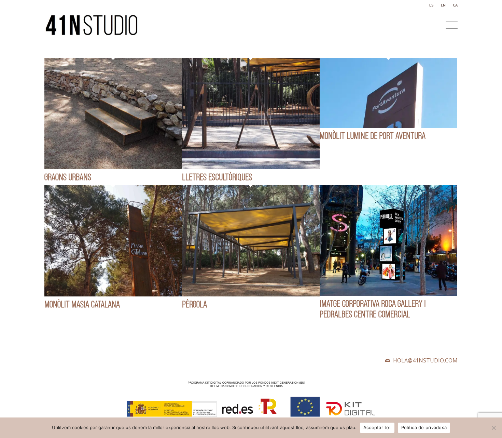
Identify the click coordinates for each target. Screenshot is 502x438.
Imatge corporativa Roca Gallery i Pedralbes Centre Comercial (373, 308)
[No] (493, 427)
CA (455, 5)
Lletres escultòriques (217, 177)
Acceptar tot (377, 427)
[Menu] (449, 25)
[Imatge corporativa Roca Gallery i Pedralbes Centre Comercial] (388, 294)
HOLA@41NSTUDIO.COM (425, 360)
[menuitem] (431, 5)
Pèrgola (194, 304)
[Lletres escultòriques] (251, 167)
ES (431, 5)
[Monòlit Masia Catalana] (113, 294)
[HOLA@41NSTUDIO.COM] (388, 360)
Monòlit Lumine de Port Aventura (373, 135)
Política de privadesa (424, 427)
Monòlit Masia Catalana (82, 304)
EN (443, 5)
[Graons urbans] (113, 167)
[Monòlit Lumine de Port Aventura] (388, 126)
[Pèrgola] (251, 294)
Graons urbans (67, 177)
